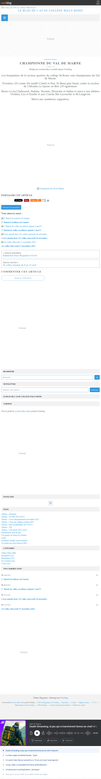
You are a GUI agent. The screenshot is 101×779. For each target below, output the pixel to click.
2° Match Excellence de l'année (15, 579)
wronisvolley (20, 411)
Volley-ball (50, 59)
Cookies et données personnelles (60, 705)
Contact (73, 702)
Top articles (65, 702)
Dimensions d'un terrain (11, 532)
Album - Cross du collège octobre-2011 (17, 522)
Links (3, 538)
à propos (68, 740)
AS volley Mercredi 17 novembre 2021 (18, 608)
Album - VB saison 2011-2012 (14, 530)
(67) (7, 558)
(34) (8, 561)
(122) (7, 556)
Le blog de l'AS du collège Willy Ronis (50, 10)
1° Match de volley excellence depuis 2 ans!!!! (21, 589)
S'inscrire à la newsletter (11, 207)
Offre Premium (42, 705)
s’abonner (38, 740)
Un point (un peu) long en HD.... (15, 543)
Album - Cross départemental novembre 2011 (20, 519)
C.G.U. (94, 702)
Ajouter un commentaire (23, 278)
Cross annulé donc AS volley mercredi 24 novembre (24, 598)
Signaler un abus (84, 702)
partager (53, 740)
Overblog (64, 698)
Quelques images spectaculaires (14, 540)
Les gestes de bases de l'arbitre (14, 535)
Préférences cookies (79, 705)
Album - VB (6, 527)
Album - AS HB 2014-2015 (13, 517)
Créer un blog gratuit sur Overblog (48, 702)
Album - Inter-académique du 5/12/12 (17, 525)
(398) (8, 553)
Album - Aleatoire (8, 514)
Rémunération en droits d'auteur (25, 705)
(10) (5, 563)
